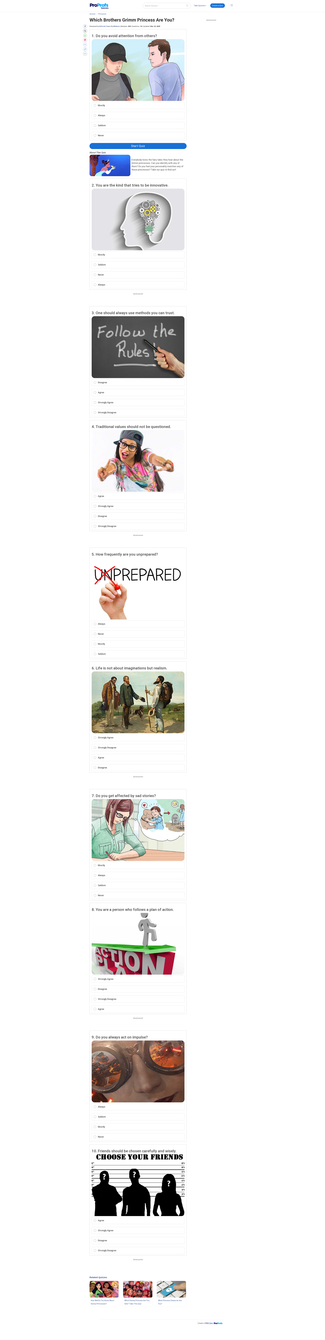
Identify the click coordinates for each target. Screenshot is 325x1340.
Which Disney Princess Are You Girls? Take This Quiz (137, 1302)
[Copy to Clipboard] (85, 49)
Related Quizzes (98, 1277)
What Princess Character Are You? (170, 1302)
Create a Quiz (217, 6)
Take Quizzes (199, 6)
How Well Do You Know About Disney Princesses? (102, 1302)
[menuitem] (200, 6)
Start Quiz (138, 146)
